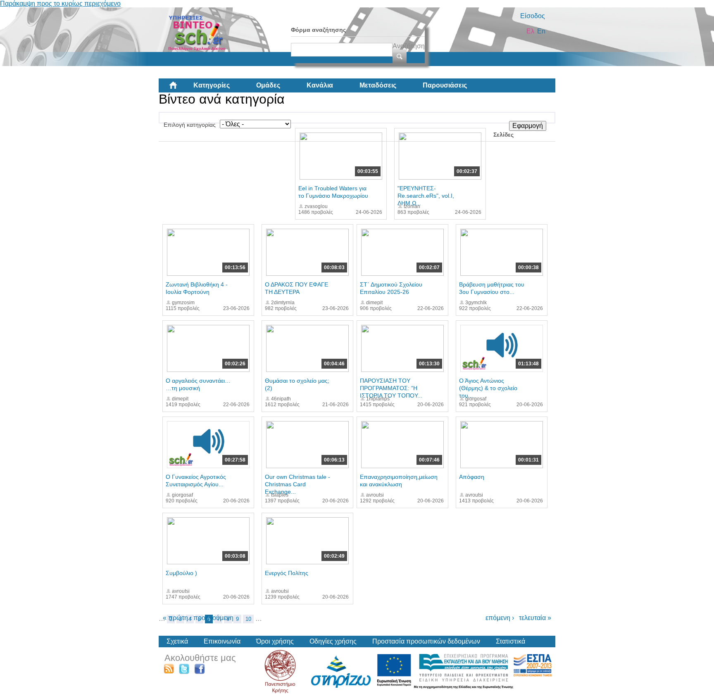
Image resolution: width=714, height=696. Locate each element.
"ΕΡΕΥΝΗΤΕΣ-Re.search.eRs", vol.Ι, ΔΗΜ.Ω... (425, 195)
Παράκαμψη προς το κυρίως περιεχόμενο (60, 3)
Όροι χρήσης (275, 641)
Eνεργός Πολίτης (286, 573)
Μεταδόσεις (377, 85)
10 (248, 619)
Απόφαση (471, 476)
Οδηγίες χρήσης (333, 641)
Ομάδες (268, 85)
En (541, 31)
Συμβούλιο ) (181, 573)
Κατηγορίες (211, 85)
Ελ (530, 31)
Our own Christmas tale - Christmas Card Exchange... (297, 484)
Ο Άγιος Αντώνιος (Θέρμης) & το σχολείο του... (488, 388)
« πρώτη (175, 617)
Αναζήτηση (409, 46)
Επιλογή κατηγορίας (190, 124)
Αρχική (179, 88)
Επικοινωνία (222, 641)
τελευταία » (535, 617)
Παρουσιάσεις (445, 85)
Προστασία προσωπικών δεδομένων (426, 641)
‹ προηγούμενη (211, 617)
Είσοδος (532, 15)
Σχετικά (177, 641)
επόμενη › (500, 617)
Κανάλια (320, 85)
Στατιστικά (510, 641)
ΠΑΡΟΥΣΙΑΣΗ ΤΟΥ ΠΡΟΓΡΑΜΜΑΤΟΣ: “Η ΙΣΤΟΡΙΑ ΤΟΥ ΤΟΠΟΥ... (391, 388)
